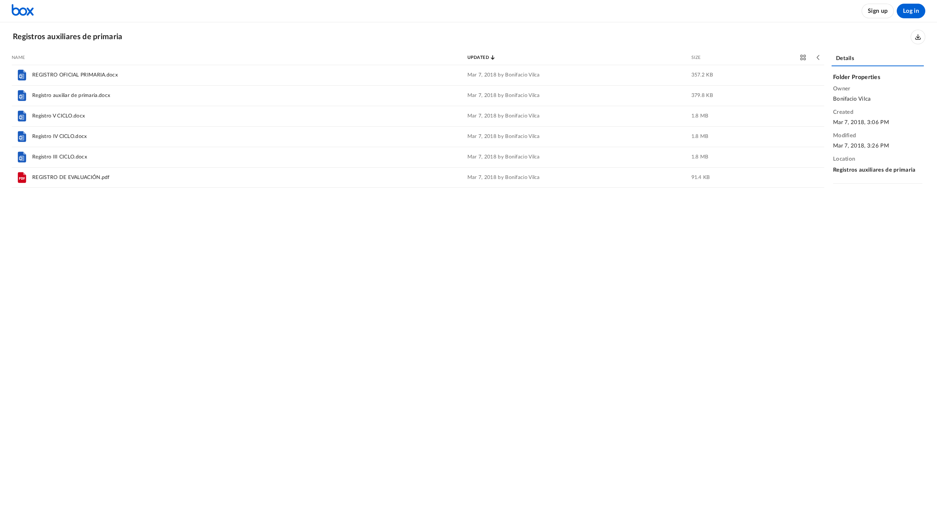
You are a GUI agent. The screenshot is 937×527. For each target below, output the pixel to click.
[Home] (23, 11)
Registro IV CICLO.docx (59, 136)
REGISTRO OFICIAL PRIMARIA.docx (75, 75)
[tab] (878, 59)
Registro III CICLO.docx (59, 157)
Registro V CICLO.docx (58, 116)
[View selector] (803, 57)
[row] (418, 75)
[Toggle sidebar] (818, 57)
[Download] (918, 37)
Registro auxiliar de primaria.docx (71, 95)
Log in (911, 11)
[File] (22, 75)
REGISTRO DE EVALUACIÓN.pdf (71, 177)
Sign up (878, 11)
